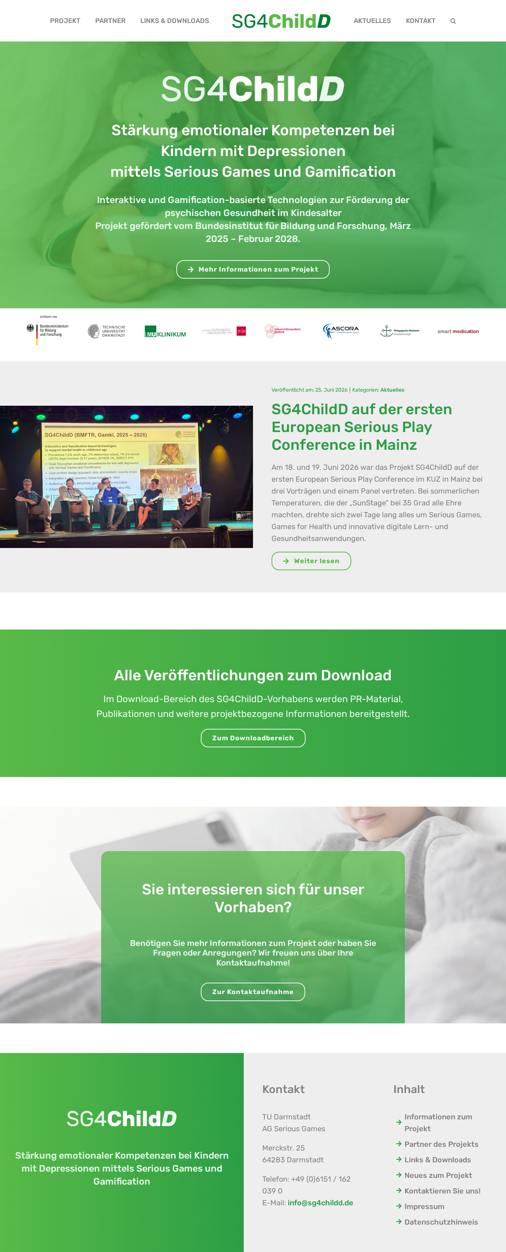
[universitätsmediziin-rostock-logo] (282, 316)
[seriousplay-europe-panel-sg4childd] (126, 409)
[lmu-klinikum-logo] (165, 320)
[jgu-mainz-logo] (223, 323)
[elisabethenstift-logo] (399, 319)
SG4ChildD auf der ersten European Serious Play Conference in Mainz (362, 427)
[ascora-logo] (341, 316)
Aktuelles (392, 390)
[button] (418, 20)
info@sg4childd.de (320, 1202)
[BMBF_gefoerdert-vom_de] (48, 312)
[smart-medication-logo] (458, 320)
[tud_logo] (106, 317)
